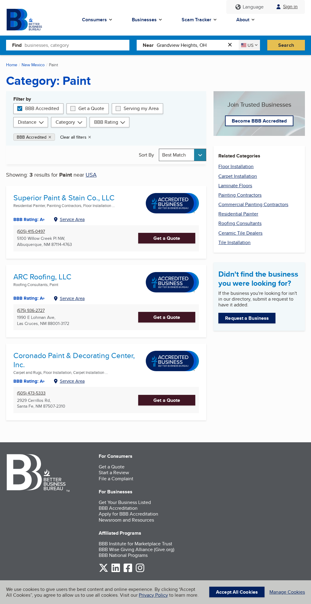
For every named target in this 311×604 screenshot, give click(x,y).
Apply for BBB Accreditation (128, 513)
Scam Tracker (196, 19)
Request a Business (247, 318)
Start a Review (114, 472)
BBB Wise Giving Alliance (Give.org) (136, 549)
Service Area (72, 219)
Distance (27, 122)
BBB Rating (106, 122)
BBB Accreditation (118, 508)
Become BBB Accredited (259, 120)
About (242, 19)
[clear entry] (232, 45)
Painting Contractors (239, 195)
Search (286, 45)
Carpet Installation (237, 176)
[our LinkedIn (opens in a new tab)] (116, 571)
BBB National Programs (123, 555)
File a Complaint (116, 478)
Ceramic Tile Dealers (240, 233)
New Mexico (33, 65)
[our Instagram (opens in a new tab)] (140, 571)
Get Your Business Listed (125, 502)
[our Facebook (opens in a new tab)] (128, 571)
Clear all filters (73, 137)
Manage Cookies (287, 592)
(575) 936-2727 (31, 310)
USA (91, 174)
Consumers (94, 19)
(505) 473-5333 (31, 393)
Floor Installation (236, 166)
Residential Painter (238, 213)
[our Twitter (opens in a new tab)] (103, 571)
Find (17, 45)
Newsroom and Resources (126, 519)
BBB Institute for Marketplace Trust (135, 543)
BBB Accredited (42, 108)
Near (148, 45)
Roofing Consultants (239, 223)
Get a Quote (91, 108)
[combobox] (77, 45)
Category (65, 122)
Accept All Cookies (237, 591)
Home (11, 65)
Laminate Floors (235, 185)
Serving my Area (141, 108)
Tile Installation (234, 242)
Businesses (144, 19)
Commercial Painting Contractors (253, 204)
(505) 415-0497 (31, 231)
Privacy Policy (153, 595)
